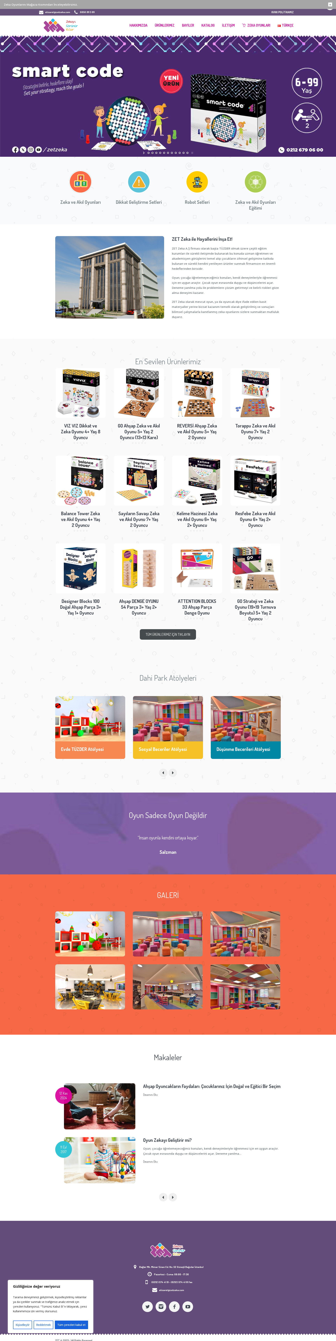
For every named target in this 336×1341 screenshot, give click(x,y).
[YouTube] (187, 1306)
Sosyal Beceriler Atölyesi (85, 749)
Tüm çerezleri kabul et (71, 1325)
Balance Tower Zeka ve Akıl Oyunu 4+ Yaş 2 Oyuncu (80, 519)
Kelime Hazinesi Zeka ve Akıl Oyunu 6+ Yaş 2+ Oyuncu (197, 519)
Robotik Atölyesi (232, 749)
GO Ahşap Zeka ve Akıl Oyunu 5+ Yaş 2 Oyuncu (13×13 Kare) (139, 431)
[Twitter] (147, 1306)
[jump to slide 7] (172, 153)
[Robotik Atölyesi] (246, 718)
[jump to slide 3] (156, 153)
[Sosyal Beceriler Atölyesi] (90, 718)
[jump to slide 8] (176, 153)
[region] (50, 1306)
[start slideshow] (144, 153)
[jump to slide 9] (180, 153)
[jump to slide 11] (187, 153)
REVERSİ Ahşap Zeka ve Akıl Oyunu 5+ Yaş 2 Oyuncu (197, 431)
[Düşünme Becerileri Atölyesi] (168, 718)
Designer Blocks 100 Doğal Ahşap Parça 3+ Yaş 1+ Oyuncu (80, 607)
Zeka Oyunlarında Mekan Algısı (172, 1140)
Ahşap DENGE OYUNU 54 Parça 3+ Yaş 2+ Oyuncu (138, 607)
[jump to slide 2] (152, 153)
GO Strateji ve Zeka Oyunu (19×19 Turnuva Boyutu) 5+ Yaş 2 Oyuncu (255, 610)
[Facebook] (174, 1306)
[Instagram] (161, 1306)
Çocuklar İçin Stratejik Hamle (170, 1086)
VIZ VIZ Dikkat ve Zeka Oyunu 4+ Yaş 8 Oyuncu (80, 431)
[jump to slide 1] (148, 153)
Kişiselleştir (23, 1325)
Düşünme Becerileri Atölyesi (165, 749)
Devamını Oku (150, 1107)
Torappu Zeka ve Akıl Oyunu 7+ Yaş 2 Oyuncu (255, 431)
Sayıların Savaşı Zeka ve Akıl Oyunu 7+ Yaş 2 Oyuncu (138, 519)
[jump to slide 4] (160, 153)
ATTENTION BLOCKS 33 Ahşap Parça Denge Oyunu (197, 607)
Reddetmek (43, 1325)
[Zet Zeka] (168, 1250)
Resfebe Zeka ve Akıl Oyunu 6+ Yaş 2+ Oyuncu (255, 519)
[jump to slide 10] (184, 153)
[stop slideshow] (191, 153)
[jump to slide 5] (164, 153)
